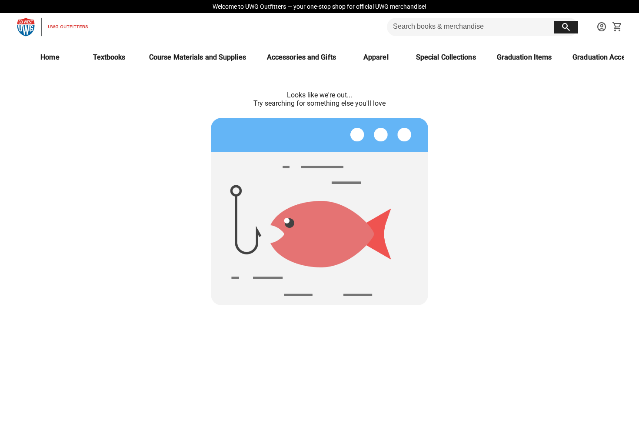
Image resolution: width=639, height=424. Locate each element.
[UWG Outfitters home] (52, 27)
